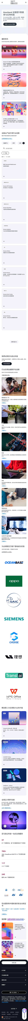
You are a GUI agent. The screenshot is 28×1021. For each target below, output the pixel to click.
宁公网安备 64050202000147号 (10, 1016)
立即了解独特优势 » (6, 808)
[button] (10, 24)
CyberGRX (16, 908)
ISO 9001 (22, 908)
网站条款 (3, 1012)
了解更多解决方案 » (6, 375)
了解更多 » (4, 402)
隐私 (8, 1012)
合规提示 (17, 1012)
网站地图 (3, 1014)
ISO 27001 (4, 910)
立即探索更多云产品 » (7, 138)
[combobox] (16, 919)
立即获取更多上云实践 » (7, 552)
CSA (11, 908)
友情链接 (9, 1014)
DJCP (3, 908)
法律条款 (12, 1012)
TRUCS (7, 908)
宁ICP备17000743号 (6, 1018)
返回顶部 (13, 1008)
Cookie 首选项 (15, 1014)
